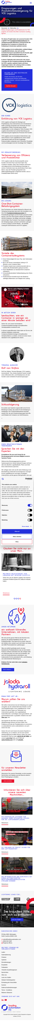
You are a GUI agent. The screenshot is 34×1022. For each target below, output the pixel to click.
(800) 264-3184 (7, 941)
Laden (3, 952)
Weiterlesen (6, 593)
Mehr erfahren (7, 669)
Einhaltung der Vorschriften (9, 982)
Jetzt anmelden (8, 781)
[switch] (30, 510)
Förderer (4, 957)
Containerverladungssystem (15, 213)
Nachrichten (5, 972)
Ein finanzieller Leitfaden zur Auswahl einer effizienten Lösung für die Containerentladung (15, 818)
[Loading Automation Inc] (7, 3)
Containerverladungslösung (18, 40)
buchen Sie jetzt (10, 86)
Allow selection (17, 536)
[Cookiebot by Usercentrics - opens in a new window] (25, 479)
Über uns (4, 717)
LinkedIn (20, 739)
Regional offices (7, 943)
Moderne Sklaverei (7, 992)
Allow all (17, 531)
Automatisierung (6, 954)
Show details (25, 526)
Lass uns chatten (16, 919)
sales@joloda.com (7, 739)
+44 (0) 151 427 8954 (23, 736)
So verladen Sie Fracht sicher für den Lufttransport (16, 848)
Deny (17, 541)
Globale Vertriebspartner (8, 980)
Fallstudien (13, 28)
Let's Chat (9, 738)
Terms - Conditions (7, 990)
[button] (14, 599)
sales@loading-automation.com (12, 939)
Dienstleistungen (6, 962)
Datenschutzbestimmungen (9, 987)
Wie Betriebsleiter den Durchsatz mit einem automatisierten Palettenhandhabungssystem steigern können (17, 879)
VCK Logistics (6, 49)
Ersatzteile (4, 964)
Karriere (4, 985)
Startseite (4, 28)
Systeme (4, 959)
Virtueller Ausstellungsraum (9, 970)
